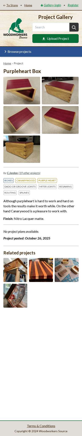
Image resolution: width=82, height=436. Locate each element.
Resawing (65, 186)
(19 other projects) (23, 173)
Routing (10, 192)
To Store (12, 5)
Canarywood (25, 180)
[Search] (74, 27)
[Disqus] (41, 363)
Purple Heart (47, 180)
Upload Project (58, 38)
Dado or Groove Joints (20, 186)
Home (7, 63)
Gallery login (52, 5)
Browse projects (19, 51)
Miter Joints (47, 186)
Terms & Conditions (41, 426)
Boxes (8, 180)
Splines (24, 192)
